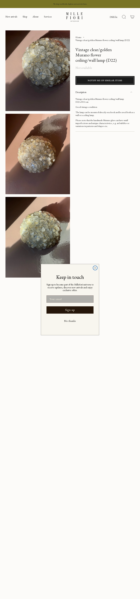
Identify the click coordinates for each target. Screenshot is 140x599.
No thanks (70, 321)
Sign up (70, 310)
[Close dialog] (95, 268)
